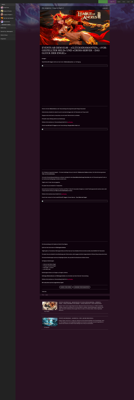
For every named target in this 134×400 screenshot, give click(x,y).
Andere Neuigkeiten (81, 287)
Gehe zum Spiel (65, 287)
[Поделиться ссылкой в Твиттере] (60, 291)
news (47, 294)
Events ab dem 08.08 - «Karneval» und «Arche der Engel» (76, 318)
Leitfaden (70, 122)
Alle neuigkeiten (46, 8)
